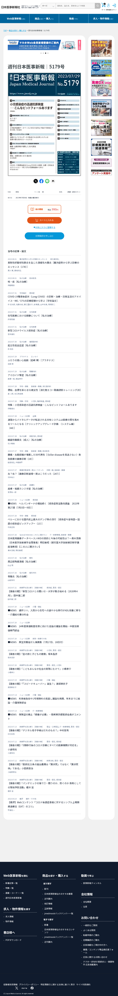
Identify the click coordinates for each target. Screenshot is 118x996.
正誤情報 (48, 908)
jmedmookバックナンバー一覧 (58, 913)
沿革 (85, 906)
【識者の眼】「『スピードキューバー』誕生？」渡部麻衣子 (38, 683)
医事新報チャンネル (92, 883)
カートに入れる (47, 220)
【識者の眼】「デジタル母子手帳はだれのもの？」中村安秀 (38, 730)
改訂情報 (48, 903)
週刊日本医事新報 (13, 897)
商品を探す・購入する (17, 30)
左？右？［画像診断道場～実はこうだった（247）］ (34, 473)
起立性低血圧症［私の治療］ (23, 345)
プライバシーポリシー (29, 984)
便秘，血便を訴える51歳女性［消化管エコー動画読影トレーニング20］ (45, 390)
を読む (16, 18)
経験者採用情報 (10, 984)
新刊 (46, 888)
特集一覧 (9, 888)
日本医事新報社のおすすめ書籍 (58, 893)
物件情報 (9, 921)
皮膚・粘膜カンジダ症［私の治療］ (26, 488)
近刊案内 (48, 898)
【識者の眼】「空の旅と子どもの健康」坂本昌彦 (32, 654)
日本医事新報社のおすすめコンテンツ (59, 931)
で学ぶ (73, 18)
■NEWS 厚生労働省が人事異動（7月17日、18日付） (36, 642)
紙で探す (47, 883)
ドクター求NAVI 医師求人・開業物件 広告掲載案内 (98, 963)
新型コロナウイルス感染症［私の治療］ (28, 330)
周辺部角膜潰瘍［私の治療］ (23, 561)
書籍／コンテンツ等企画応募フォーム (98, 951)
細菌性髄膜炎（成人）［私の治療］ (25, 439)
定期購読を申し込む (44, 235)
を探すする (44, 18)
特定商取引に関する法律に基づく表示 (58, 984)
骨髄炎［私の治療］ (18, 576)
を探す (103, 18)
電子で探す (48, 919)
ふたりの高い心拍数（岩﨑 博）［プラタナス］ (32, 360)
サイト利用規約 (83, 984)
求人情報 (9, 916)
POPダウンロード (13, 940)
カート (103, 7)
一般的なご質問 (90, 925)
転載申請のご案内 (91, 935)
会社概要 (87, 901)
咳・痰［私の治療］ (18, 281)
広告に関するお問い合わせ (95, 957)
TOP (5, 30)
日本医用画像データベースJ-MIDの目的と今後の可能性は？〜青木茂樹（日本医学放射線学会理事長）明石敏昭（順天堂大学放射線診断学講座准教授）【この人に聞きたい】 (44, 542)
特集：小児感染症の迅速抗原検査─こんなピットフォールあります (42, 405)
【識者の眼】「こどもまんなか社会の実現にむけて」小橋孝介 (39, 668)
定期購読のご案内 (91, 940)
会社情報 (87, 894)
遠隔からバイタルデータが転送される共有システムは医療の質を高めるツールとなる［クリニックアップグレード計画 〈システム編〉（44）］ (43, 424)
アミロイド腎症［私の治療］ (23, 375)
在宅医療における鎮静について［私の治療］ (31, 315)
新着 (46, 924)
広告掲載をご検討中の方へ (95, 944)
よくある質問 (89, 930)
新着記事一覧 (11, 883)
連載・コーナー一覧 (14, 892)
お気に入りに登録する (45, 227)
